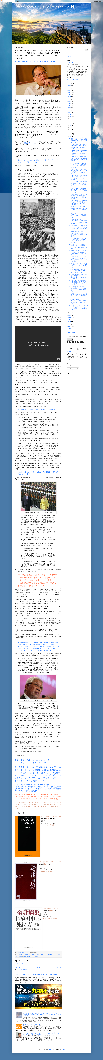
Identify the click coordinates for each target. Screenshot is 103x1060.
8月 (71, 123)
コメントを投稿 (21, 963)
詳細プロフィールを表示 (73, 79)
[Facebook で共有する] (35, 952)
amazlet (48, 818)
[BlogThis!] (32, 952)
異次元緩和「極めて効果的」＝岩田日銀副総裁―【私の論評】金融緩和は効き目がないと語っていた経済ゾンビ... (78, 140)
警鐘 (16, 956)
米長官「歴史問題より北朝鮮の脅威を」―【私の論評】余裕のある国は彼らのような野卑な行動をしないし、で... (78, 227)
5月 (71, 129)
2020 (69, 99)
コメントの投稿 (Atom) (23, 969)
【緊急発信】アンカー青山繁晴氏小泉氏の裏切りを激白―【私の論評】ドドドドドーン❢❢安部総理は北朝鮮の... (78, 190)
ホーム (38, 967)
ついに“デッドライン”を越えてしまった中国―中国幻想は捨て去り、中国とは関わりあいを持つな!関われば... (78, 295)
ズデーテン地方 (27, 954)
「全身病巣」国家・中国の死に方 (52, 908)
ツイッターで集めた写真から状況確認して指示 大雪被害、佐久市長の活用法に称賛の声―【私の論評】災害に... (78, 196)
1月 (71, 312)
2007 (69, 328)
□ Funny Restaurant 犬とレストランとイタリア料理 (44, 6)
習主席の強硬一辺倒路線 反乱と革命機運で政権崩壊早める (37, 410)
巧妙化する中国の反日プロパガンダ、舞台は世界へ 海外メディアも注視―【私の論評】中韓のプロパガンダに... (78, 240)
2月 (71, 136)
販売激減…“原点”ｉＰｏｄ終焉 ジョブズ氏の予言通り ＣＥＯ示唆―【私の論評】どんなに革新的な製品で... (78, 307)
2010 (69, 321)
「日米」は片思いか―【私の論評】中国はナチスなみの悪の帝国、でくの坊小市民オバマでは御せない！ (78, 171)
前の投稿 (59, 967)
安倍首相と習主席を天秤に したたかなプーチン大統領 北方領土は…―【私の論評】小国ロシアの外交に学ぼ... (78, 259)
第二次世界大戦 (26, 956)
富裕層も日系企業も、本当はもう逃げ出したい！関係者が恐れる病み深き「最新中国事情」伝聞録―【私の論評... (78, 202)
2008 (69, 326)
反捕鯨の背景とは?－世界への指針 (31, 1024)
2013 (69, 315)
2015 (69, 110)
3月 (71, 134)
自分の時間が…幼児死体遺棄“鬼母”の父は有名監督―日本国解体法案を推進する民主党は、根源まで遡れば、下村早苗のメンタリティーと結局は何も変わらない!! (42, 1014)
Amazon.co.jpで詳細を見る (48, 825)
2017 (69, 105)
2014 (69, 112)
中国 (32, 956)
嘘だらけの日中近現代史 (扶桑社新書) (51, 816)
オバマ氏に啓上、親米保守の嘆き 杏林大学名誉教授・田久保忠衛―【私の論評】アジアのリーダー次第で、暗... (78, 282)
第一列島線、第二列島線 (28, 143)
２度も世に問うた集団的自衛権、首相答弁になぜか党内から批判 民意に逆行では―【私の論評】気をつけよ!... (78, 209)
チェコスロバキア (36, 954)
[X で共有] (33, 952)
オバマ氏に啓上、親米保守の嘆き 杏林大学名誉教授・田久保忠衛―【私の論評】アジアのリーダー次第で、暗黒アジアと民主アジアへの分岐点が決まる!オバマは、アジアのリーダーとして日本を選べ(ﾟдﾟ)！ (38, 580)
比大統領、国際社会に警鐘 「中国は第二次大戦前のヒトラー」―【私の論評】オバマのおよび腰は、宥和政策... (78, 276)
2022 (69, 94)
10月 (71, 118)
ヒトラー (50, 954)
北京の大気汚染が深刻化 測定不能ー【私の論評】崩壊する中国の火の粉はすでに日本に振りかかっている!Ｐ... (78, 146)
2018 (69, 103)
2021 (69, 96)
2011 (69, 319)
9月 (71, 120)
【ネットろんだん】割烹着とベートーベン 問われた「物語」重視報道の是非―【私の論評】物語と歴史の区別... (78, 221)
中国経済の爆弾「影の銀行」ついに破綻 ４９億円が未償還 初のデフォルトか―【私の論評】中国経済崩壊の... (78, 234)
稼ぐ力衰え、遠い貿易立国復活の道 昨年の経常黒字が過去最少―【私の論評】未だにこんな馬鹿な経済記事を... (79, 252)
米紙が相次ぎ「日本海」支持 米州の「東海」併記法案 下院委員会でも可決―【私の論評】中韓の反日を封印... (78, 289)
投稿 (69, 365)
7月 (71, 125)
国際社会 (20, 956)
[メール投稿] (27, 952)
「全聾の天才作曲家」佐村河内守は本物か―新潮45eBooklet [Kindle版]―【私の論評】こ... (78, 271)
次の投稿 (17, 967)
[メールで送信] (30, 952)
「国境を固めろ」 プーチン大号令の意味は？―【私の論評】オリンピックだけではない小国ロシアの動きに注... (78, 215)
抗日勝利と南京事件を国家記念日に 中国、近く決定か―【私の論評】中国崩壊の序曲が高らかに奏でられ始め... (79, 152)
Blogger (63, 1049)
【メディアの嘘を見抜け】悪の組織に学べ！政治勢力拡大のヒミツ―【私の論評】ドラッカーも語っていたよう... (78, 177)
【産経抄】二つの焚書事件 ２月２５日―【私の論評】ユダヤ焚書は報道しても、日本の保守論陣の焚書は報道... (78, 158)
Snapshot (69, 351)
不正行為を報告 (71, 332)
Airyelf (50, 1049)
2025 (69, 88)
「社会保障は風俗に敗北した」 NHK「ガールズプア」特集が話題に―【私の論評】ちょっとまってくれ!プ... (78, 301)
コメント (70, 368)
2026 (69, 85)
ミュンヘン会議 (56, 954)
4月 (71, 131)
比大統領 (36, 956)
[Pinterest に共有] (36, 952)
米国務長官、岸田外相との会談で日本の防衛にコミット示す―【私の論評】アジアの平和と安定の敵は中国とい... (78, 265)
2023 (69, 92)
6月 (71, 127)
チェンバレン (44, 954)
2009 (69, 324)
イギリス (21, 954)
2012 (69, 317)
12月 (71, 114)
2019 (69, 101)
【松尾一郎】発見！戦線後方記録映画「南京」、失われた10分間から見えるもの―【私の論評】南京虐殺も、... (78, 183)
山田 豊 (70, 62)
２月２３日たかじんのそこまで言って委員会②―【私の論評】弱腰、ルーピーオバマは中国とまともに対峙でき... (78, 165)
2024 (69, 90)
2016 (69, 107)
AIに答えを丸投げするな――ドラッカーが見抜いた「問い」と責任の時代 (36, 974)
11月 (71, 116)
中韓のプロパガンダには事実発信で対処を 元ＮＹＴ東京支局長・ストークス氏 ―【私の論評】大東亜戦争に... (78, 246)
